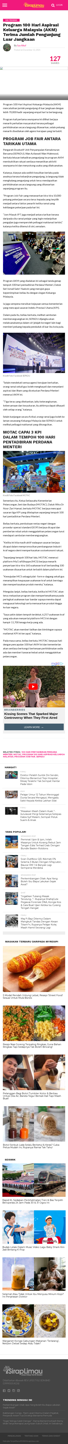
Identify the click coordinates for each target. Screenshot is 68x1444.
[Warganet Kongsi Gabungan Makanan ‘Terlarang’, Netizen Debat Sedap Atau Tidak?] (34, 1336)
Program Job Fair (24, 756)
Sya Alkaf (21, 45)
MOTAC (17, 754)
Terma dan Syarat (51, 1436)
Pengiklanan (14, 1436)
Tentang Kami (31, 1436)
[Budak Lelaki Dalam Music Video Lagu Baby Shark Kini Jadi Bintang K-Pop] (34, 1243)
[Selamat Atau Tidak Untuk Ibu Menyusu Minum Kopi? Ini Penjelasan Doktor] (34, 1290)
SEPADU (40, 756)
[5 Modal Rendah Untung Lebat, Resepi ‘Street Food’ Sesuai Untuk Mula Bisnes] (34, 991)
